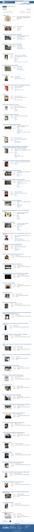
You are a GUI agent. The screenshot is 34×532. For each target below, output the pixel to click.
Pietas (4, 25)
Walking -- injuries (17, 155)
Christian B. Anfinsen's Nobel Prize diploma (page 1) (14, 375)
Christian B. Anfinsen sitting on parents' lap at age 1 (13, 254)
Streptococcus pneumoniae (21, 515)
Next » (8, 521)
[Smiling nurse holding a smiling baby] (11, 114)
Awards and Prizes (17, 377)
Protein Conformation (20, 347)
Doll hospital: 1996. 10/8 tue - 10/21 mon (11, 104)
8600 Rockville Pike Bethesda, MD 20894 (13, 528)
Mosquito (6, 190)
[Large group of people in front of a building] (12, 170)
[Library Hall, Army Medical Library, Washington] (12, 34)
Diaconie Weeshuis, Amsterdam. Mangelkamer (13, 200)
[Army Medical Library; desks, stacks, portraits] (12, 44)
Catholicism (16, 153)
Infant (15, 118)
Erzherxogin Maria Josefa (8, 53)
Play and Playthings (17, 141)
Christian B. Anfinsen (8, 292)
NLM (13, 530)
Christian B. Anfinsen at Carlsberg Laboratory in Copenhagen (15, 334)
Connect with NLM (5, 525)
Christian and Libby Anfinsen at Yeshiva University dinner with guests (17, 404)
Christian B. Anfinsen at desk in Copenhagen (12, 394)
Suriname (16, 119)
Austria (15, 60)
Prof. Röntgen (6, 75)
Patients (16, 248)
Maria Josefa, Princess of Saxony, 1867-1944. (21, 61)
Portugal (16, 157)
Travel (15, 154)
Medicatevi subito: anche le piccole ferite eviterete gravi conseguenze (16, 84)
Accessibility (27, 526)
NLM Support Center (28, 525)
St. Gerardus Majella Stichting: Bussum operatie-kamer (14, 179)
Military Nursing (19, 27)
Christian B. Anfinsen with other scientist (11, 365)
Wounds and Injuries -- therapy (19, 156)
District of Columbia (20, 47)
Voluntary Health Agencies (18, 238)
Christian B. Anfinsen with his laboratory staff (12, 263)
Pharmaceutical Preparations (19, 99)
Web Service (28, 4)
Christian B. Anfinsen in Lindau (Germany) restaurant (14, 462)
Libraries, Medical (19, 38)
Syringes (15, 195)
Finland (16, 164)
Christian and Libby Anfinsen (9, 283)
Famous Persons (16, 57)
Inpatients (15, 109)
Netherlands (18, 187)
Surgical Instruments (17, 142)
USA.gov (20, 530)
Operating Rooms (19, 182)
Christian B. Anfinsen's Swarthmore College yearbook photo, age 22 (17, 471)
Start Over (4, 6)
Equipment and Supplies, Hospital (22, 183)
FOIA (18, 526)
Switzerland (18, 29)
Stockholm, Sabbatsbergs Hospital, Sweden (12, 124)
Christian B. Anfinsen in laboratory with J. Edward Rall (14, 422)
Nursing (16, 237)
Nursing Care (16, 110)
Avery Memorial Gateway (8, 502)
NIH (15, 530)
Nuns (17, 185)
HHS (17, 530)
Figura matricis (6, 15)
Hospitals (18, 129)
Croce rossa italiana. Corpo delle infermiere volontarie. (22, 240)
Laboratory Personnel (17, 77)
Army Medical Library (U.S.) (21, 39)
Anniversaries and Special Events (19, 239)
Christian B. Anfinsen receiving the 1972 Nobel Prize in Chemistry (16, 273)
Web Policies (19, 525)
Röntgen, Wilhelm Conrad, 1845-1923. (19, 78)
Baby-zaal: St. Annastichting (9, 222)
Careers (26, 527)
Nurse (5, 136)
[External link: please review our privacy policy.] (3, 527)
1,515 (19, 521)
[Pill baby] (5, 94)
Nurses (15, 58)
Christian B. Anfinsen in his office (10, 302)
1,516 (22, 521)
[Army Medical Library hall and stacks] (10, 65)
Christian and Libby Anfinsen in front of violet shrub (13, 481)
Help (24, 4)
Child (15, 98)
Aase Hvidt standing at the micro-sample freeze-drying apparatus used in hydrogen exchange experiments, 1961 (17, 313)
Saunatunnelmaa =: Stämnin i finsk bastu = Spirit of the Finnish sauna (17, 160)
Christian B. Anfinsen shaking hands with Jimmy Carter (14, 413)
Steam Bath (16, 163)
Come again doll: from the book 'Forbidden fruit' (13, 244)
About (21, 4)
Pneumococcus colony (8, 512)
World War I (18, 28)
